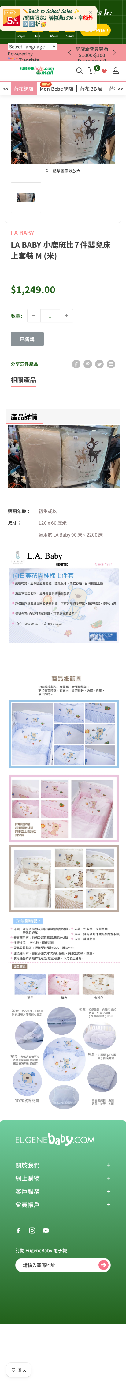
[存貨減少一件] (34, 315)
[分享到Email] (111, 363)
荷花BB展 (91, 88)
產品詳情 (24, 416)
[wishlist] (104, 70)
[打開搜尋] (79, 70)
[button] (114, 52)
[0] (92, 70)
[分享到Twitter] (99, 363)
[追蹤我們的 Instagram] (32, 1230)
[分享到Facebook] (76, 363)
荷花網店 (23, 88)
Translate (29, 60)
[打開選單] (9, 71)
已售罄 (27, 339)
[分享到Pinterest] (87, 363)
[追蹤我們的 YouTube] (46, 1230)
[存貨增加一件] (66, 315)
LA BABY (22, 232)
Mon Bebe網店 (56, 88)
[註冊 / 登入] (116, 70)
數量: (16, 315)
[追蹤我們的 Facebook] (18, 1230)
